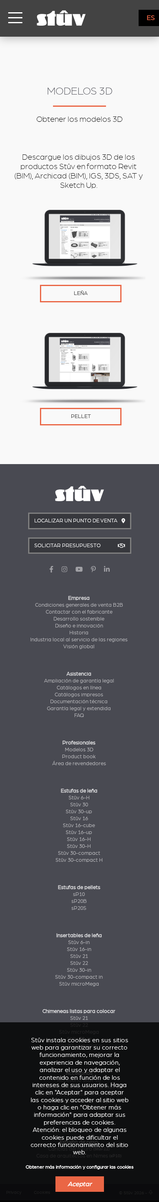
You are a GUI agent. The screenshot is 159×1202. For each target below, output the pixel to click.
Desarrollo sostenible (78, 619)
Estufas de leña (79, 791)
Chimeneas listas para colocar (78, 1011)
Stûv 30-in (79, 970)
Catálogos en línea (79, 688)
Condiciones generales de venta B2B (79, 605)
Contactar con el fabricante (79, 612)
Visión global (79, 646)
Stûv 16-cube (79, 825)
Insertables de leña (79, 935)
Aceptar (80, 1184)
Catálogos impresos (79, 695)
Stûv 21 (79, 956)
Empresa (79, 598)
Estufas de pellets (79, 887)
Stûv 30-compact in (79, 977)
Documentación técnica (79, 701)
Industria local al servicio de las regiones (79, 640)
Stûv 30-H (79, 846)
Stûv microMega (79, 984)
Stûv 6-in (79, 942)
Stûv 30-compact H (79, 860)
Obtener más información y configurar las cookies (80, 1167)
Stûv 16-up (79, 832)
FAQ (79, 715)
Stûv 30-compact (79, 853)
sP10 (79, 894)
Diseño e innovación (79, 626)
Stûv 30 (79, 805)
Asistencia (78, 674)
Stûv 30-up (79, 812)
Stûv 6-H (79, 798)
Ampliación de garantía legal (79, 681)
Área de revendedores (79, 763)
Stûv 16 (79, 818)
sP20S (78, 908)
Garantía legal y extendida (79, 708)
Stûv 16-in (79, 949)
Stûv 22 (79, 963)
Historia (78, 633)
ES (151, 18)
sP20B (79, 901)
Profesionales (78, 743)
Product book (79, 757)
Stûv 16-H (79, 839)
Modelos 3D (79, 750)
